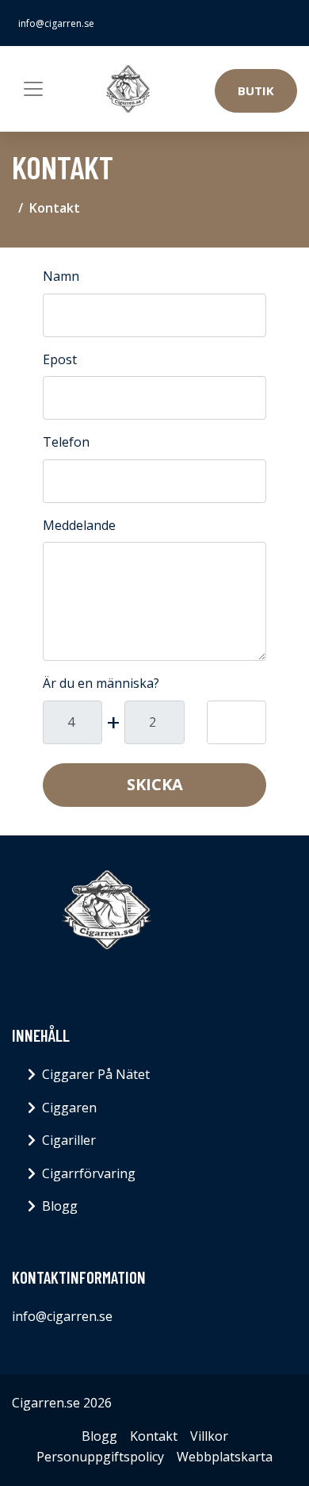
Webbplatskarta (225, 1456)
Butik (256, 90)
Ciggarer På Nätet (96, 1074)
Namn (61, 276)
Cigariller (69, 1140)
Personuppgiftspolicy (100, 1456)
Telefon (66, 442)
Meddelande (79, 525)
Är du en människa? (101, 683)
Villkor (209, 1436)
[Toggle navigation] (33, 89)
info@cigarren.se (56, 23)
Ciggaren (69, 1107)
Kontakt (153, 1436)
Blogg (60, 1206)
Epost (60, 359)
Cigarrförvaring (88, 1173)
